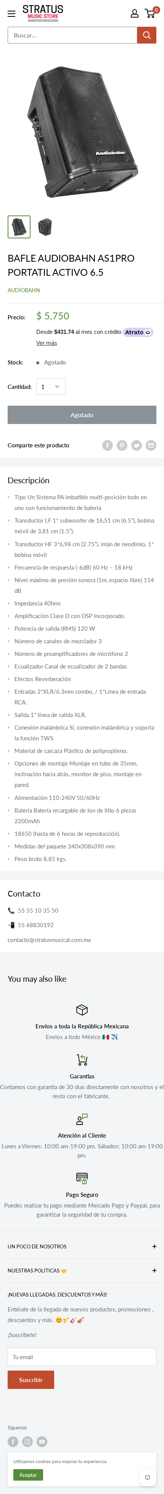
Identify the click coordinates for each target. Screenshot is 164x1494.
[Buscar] (146, 35)
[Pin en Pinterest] (122, 445)
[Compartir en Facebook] (107, 445)
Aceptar (28, 1475)
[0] (150, 13)
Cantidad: (20, 386)
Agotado (82, 414)
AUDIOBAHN (24, 290)
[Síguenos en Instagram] (27, 1441)
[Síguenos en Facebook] (13, 1441)
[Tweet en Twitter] (136, 445)
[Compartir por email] (151, 445)
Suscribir (31, 1379)
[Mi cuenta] (134, 13)
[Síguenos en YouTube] (42, 1441)
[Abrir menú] (11, 14)
